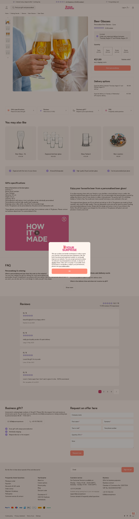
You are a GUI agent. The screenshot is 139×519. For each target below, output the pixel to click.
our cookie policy (64, 266)
